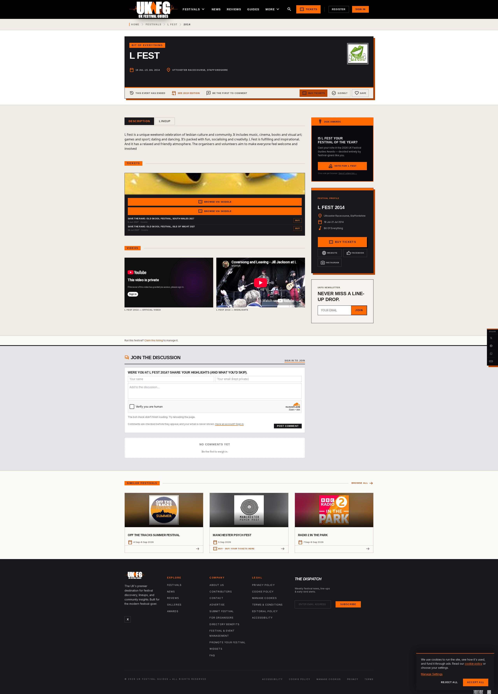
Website (330, 253)
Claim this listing (153, 340)
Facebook (355, 253)
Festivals (194, 9)
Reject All (449, 682)
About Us (217, 585)
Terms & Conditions (267, 604)
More (273, 9)
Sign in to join (295, 360)
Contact (216, 598)
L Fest (172, 24)
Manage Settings (432, 674)
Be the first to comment (226, 93)
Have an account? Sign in (229, 424)
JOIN (359, 310)
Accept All (475, 682)
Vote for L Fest (342, 166)
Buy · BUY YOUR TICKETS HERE (234, 548)
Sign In (360, 9)
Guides (253, 9)
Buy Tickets (313, 93)
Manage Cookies (264, 598)
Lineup (164, 121)
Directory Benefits (224, 624)
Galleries (174, 604)
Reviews (234, 9)
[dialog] (455, 671)
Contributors (221, 591)
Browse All (363, 483)
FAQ (212, 655)
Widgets (216, 648)
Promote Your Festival (227, 642)
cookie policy (473, 663)
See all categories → (347, 173)
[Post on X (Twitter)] (491, 338)
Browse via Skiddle (215, 202)
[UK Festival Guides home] (142, 576)
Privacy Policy (263, 585)
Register (339, 9)
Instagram (329, 262)
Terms (369, 679)
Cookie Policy (263, 591)
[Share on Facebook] (491, 346)
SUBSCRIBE (348, 604)
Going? (339, 93)
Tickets (308, 9)
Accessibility (262, 617)
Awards (172, 611)
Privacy (352, 679)
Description (139, 121)
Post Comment (288, 426)
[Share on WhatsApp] (491, 354)
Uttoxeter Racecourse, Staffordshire (200, 70)
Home (135, 24)
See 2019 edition (186, 93)
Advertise (217, 604)
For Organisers (221, 617)
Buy (297, 220)
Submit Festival (222, 611)
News (216, 9)
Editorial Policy (265, 611)
